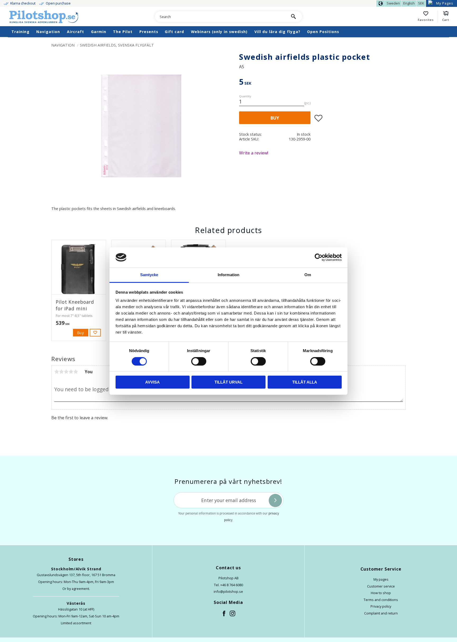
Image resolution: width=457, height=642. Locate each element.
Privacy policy (381, 606)
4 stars (70, 371)
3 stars (66, 371)
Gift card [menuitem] (174, 31)
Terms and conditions (381, 599)
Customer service (381, 586)
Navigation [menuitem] (48, 31)
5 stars (75, 371)
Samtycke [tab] (149, 274)
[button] (428, 17)
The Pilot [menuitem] (122, 31)
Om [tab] (307, 274)
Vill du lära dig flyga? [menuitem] (277, 31)
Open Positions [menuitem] (323, 31)
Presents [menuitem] (148, 31)
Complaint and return (381, 613)
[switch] (198, 361)
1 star (56, 371)
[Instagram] (233, 613)
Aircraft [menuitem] (75, 31)
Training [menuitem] (20, 31)
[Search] (293, 16)
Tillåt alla (304, 382)
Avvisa (152, 382)
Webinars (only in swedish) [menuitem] (219, 31)
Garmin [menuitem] (98, 31)
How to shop (381, 592)
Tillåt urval (228, 382)
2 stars (61, 371)
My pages (381, 579)
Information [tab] (228, 274)
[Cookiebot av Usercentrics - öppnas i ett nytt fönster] (318, 257)
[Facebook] (224, 613)
